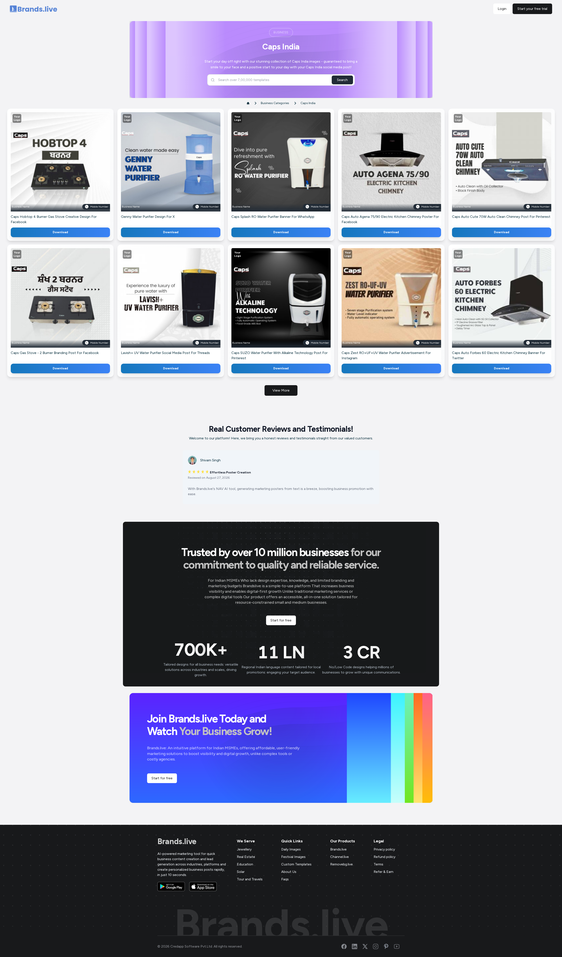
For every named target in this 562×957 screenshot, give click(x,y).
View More (281, 390)
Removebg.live (341, 864)
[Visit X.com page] (367, 946)
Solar (241, 872)
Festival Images (293, 857)
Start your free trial (532, 9)
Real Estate (246, 857)
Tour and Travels (250, 879)
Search (342, 80)
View (67, 168)
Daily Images (291, 849)
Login (502, 9)
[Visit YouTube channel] (399, 946)
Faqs (285, 879)
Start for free (281, 620)
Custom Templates (296, 864)
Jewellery (244, 849)
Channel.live (339, 857)
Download (60, 232)
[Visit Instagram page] (378, 946)
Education (245, 864)
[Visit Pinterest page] (389, 946)
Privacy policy (384, 849)
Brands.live (176, 841)
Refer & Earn (383, 872)
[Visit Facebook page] (346, 946)
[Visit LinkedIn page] (357, 946)
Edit (51, 168)
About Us (288, 872)
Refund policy (384, 857)
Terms (378, 864)
